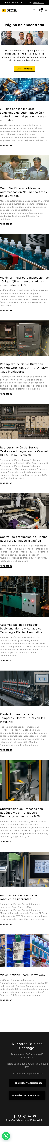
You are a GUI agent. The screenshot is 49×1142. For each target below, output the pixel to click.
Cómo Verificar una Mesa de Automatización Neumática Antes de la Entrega (23, 192)
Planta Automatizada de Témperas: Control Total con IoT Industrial (22, 718)
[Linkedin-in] (29, 1116)
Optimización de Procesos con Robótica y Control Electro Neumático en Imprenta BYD (21, 812)
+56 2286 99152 (25, 1064)
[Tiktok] (24, 1116)
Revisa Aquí (38, 2)
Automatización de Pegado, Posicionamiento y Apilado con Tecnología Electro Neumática (21, 628)
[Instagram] (19, 1116)
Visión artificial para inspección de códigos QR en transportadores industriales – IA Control (24, 281)
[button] (6, 1136)
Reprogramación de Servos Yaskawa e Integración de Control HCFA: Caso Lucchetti (24, 451)
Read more (6, 145)
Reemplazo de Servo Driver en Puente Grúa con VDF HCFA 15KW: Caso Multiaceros (24, 367)
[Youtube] (34, 1116)
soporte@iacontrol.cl (31, 1073)
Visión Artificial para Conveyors (22, 975)
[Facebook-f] (14, 1116)
